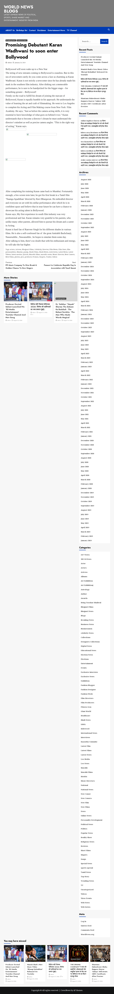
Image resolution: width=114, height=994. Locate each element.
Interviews (85, 737)
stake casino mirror (89, 160)
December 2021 (87, 388)
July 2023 (84, 340)
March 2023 (85, 358)
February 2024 (87, 310)
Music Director (58, 254)
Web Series (85, 907)
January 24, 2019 (20, 63)
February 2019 (87, 536)
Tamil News (86, 872)
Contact (32, 30)
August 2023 (86, 336)
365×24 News (86, 559)
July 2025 (84, 236)
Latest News (63, 252)
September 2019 (87, 506)
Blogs (83, 615)
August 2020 (86, 458)
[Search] (108, 30)
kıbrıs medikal (87, 151)
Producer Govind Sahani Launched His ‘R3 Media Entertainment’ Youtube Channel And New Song (16, 311)
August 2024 (86, 284)
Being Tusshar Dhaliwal (91, 602)
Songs (83, 859)
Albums (84, 576)
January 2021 (86, 436)
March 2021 (85, 427)
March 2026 (85, 201)
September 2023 (87, 332)
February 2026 (87, 205)
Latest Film (86, 746)
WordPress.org (87, 934)
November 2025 (87, 219)
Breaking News (10, 40)
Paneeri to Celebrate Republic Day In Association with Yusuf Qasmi (60, 265)
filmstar (19, 252)
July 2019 (84, 514)
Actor (83, 563)
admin (10, 63)
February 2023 (87, 362)
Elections (85, 659)
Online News (86, 815)
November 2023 (87, 323)
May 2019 (84, 523)
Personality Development (91, 820)
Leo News (85, 763)
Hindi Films (33, 252)
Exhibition (85, 681)
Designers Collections (90, 642)
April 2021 (85, 423)
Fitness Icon (86, 707)
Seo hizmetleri (87, 141)
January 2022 (86, 384)
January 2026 (86, 210)
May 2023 (84, 349)
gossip (25, 252)
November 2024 (87, 271)
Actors (84, 568)
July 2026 (84, 184)
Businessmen (86, 629)
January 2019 (86, 540)
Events (84, 668)
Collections (85, 637)
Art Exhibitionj (87, 585)
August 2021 (86, 406)
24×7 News (85, 555)
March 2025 (85, 253)
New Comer (86, 794)
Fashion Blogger (88, 685)
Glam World (86, 711)
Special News (86, 863)
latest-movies (17, 254)
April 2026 (85, 197)
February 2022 (87, 379)
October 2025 (86, 223)
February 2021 (87, 432)
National (84, 785)
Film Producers (87, 702)
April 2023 (85, 353)
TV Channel (72, 30)
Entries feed (86, 926)
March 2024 (85, 305)
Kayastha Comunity (89, 742)
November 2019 (87, 497)
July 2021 (84, 410)
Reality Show (86, 837)
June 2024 (85, 292)
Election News (87, 655)
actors (12, 249)
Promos (35, 257)
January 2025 (86, 262)
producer (28, 257)
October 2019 (86, 501)
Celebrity (38, 249)
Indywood (85, 729)
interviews (53, 252)
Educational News (88, 650)
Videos (84, 894)
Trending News (87, 881)
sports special (87, 868)
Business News (87, 624)
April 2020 (85, 475)
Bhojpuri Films (28, 249)
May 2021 (84, 419)
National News (87, 789)
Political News (87, 824)
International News (89, 733)
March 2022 (85, 375)
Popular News (87, 833)
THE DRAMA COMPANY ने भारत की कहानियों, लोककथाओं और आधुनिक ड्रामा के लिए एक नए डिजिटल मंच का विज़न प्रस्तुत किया (94, 90)
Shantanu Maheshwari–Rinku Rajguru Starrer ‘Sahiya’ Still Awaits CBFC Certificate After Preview (93, 102)
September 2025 (87, 227)
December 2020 (87, 440)
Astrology (85, 589)
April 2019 (85, 527)
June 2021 (85, 414)
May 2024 (84, 297)
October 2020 (86, 449)
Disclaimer (41, 30)
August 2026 (86, 179)
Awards (84, 598)
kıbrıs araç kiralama (89, 132)
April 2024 (85, 301)
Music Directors (88, 781)
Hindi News (43, 252)
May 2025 (84, 245)
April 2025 (85, 249)
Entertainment (87, 663)
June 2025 (85, 240)
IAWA (83, 724)
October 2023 (86, 327)
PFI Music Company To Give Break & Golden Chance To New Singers (21, 265)
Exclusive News (22, 40)
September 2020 (87, 453)
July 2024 (84, 288)
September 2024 (87, 279)
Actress (18, 249)
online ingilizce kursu (90, 121)
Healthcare (85, 715)
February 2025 (87, 258)
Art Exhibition (87, 581)
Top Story (85, 876)
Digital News (86, 646)
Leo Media (85, 759)
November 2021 (87, 392)
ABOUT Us (10, 30)
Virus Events (86, 898)
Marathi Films (87, 772)
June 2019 (85, 519)
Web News (85, 902)
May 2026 (84, 192)
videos (54, 257)
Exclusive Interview (89, 672)
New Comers (69, 254)
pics (22, 257)
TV (82, 885)
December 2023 (87, 319)
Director (45, 249)
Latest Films (86, 750)
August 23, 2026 (17, 320)
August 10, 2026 (67, 320)
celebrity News (87, 633)
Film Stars (62, 249)
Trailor (48, 257)
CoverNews (65, 990)
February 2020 (87, 484)
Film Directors (87, 698)
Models (84, 776)
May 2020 (84, 471)
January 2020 (86, 488)
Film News (53, 249)
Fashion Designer (88, 689)
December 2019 (87, 492)
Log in (83, 921)
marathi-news (46, 254)
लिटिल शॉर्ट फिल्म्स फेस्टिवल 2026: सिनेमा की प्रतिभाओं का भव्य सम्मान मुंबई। (41, 307)
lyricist (25, 254)
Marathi (84, 768)
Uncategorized (87, 889)
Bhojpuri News (87, 611)
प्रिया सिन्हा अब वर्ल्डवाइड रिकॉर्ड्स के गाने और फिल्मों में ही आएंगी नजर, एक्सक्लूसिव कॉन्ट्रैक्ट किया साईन (94, 135)
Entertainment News (56, 30)
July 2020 (84, 462)
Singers (42, 257)
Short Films (86, 850)
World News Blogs (18, 9)
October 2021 (86, 397)
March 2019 (85, 532)
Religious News (87, 842)
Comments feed (87, 930)
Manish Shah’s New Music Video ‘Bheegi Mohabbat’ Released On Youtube (94, 72)
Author (84, 594)
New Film (85, 802)
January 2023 (86, 366)
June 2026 (85, 188)
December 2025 (87, 214)
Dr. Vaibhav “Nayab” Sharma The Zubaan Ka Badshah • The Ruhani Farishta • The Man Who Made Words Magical (65, 311)
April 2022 (85, 371)
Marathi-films (34, 254)
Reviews (84, 846)
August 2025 (86, 232)
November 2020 (87, 445)
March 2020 (85, 479)
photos (17, 257)
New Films (10, 257)
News (83, 811)
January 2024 (86, 314)
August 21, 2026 (42, 312)
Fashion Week (87, 694)
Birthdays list (21, 30)
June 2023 (85, 345)
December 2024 (87, 266)
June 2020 (85, 466)
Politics (84, 829)
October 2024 (86, 275)
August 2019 (86, 510)
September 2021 (87, 401)
